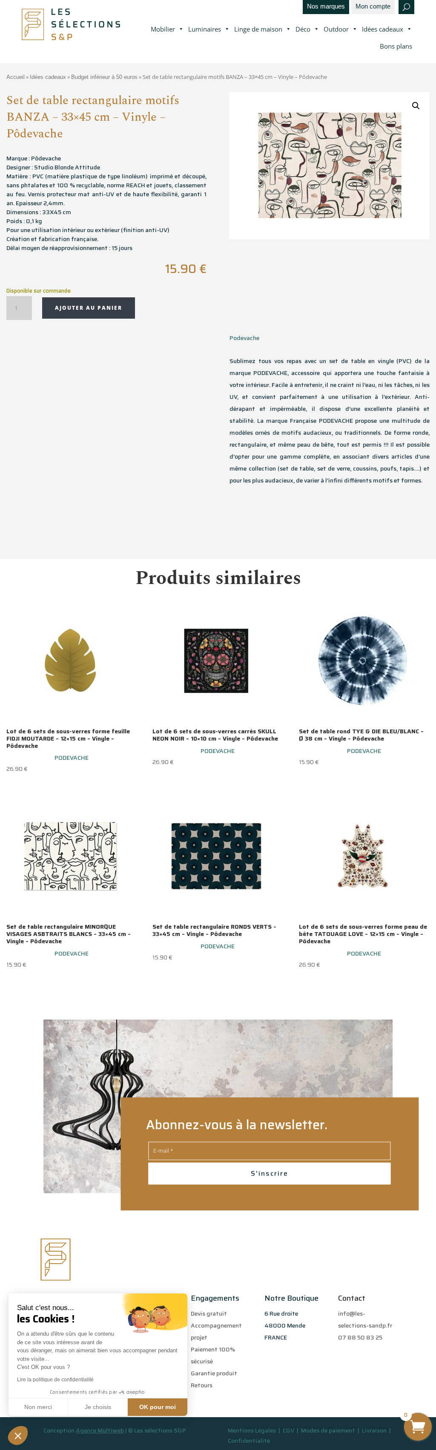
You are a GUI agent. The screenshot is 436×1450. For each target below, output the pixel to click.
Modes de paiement (328, 1430)
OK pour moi (157, 1407)
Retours (201, 1385)
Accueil (15, 77)
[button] (18, 1435)
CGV (289, 1430)
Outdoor (336, 29)
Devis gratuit (209, 1313)
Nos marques (326, 6)
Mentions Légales (252, 1430)
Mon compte (373, 6)
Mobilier (163, 29)
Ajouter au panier (88, 307)
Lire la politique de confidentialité (55, 1380)
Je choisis (98, 1407)
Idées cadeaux (382, 29)
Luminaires (204, 29)
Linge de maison (258, 29)
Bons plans (396, 46)
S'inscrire (269, 1173)
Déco (302, 29)
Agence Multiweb (100, 1430)
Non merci (38, 1407)
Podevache (244, 338)
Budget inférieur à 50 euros (104, 77)
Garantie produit (214, 1373)
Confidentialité (249, 1440)
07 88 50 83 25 (360, 1337)
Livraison (375, 1430)
